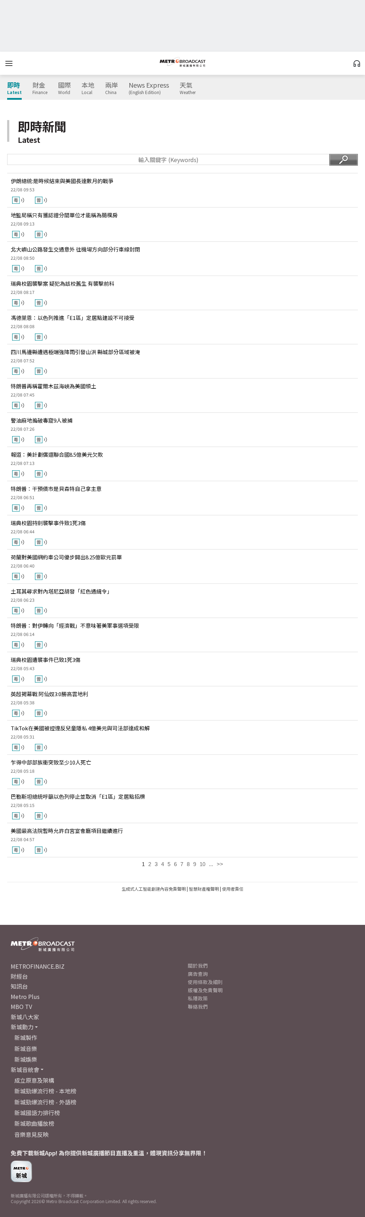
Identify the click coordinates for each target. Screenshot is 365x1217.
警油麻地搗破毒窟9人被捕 (41, 420)
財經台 (19, 976)
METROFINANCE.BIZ (38, 966)
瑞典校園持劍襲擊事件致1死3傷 (48, 523)
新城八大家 (25, 1017)
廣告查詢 (198, 973)
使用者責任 (232, 889)
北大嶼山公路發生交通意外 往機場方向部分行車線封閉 (75, 249)
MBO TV (21, 1006)
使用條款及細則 (205, 981)
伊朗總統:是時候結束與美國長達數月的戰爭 (62, 181)
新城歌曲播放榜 (34, 1123)
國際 (64, 88)
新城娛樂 (25, 1059)
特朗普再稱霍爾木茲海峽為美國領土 (53, 386)
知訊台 (19, 986)
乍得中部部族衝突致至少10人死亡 (51, 762)
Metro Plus (25, 996)
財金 (39, 88)
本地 (88, 88)
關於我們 (198, 965)
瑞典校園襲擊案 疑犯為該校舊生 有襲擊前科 (62, 283)
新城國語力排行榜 (37, 1112)
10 (202, 864)
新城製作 (25, 1037)
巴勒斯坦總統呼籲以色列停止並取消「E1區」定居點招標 (78, 796)
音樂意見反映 (31, 1134)
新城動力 (22, 1026)
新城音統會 (25, 1069)
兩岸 (111, 88)
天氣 (188, 88)
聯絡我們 (198, 1006)
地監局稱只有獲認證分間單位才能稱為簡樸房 (64, 215)
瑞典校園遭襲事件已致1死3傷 (46, 659)
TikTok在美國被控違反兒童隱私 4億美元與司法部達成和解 (80, 728)
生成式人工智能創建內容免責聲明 (154, 889)
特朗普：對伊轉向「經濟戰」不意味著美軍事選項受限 (75, 625)
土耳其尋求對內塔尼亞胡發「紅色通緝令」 (61, 591)
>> (220, 864)
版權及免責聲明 (205, 990)
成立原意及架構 (34, 1080)
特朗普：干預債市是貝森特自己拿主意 (56, 488)
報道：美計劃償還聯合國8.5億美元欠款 (57, 454)
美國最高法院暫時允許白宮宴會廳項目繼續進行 (67, 830)
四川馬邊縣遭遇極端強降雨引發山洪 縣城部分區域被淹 (75, 352)
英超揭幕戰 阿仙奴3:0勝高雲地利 (49, 694)
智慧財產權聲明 (204, 889)
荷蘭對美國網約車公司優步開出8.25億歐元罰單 (66, 557)
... (211, 864)
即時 (14, 88)
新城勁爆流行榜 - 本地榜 (45, 1091)
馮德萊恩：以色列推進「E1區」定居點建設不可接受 (72, 317)
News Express (149, 88)
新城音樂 (25, 1048)
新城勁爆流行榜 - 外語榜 (45, 1102)
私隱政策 (198, 998)
